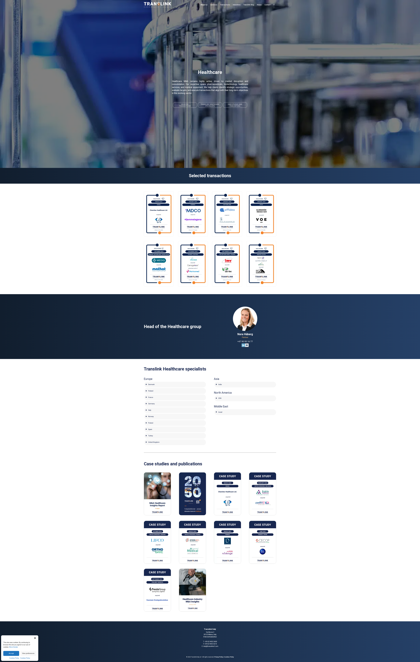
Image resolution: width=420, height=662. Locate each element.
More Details (13, 647)
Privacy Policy (218, 657)
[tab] (175, 385)
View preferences (28, 653)
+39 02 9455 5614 (210, 644)
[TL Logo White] (157, 5)
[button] (35, 638)
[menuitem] (204, 5)
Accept (11, 653)
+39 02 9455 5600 (211, 641)
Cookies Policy (14, 658)
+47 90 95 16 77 (245, 341)
